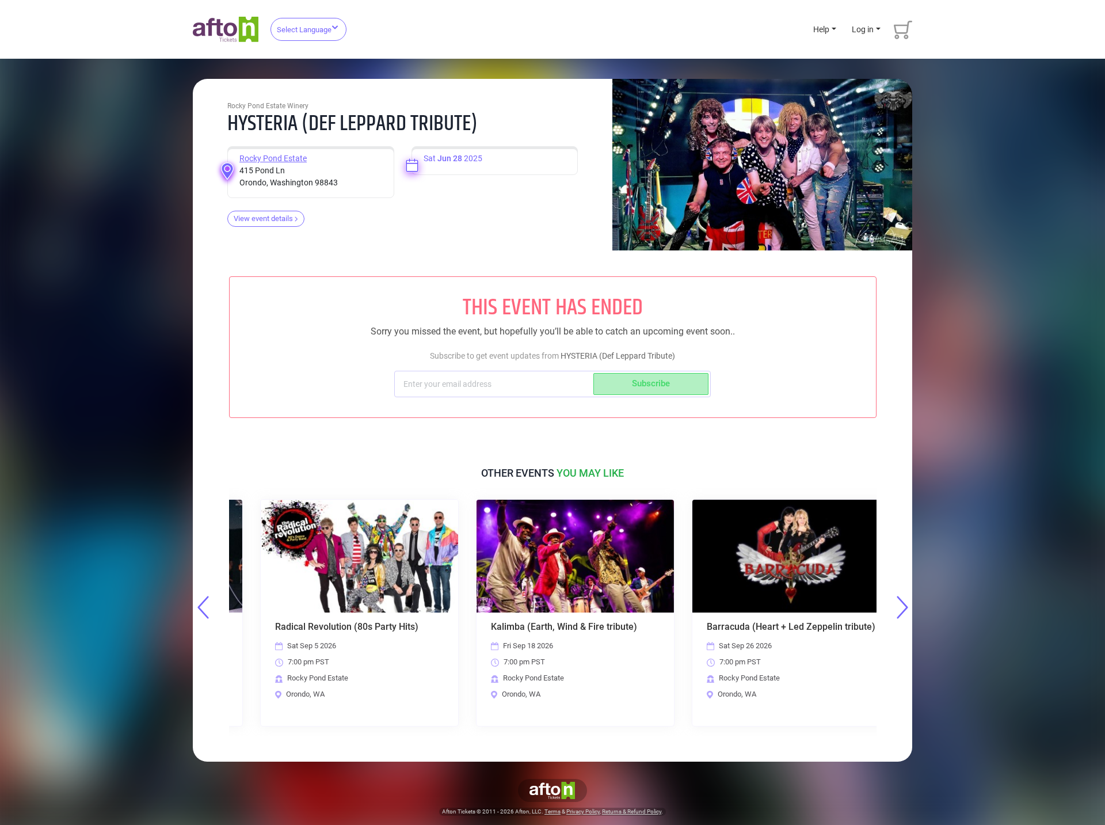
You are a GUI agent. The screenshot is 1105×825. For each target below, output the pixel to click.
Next (902, 607)
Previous (203, 607)
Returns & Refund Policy (631, 811)
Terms (552, 811)
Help (821, 29)
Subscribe (651, 383)
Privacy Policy (583, 811)
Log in (863, 29)
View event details (263, 218)
